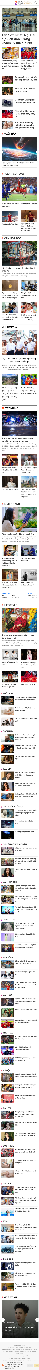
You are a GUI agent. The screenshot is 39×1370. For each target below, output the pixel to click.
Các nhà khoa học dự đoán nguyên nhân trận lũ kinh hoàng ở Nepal (24, 926)
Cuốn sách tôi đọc (13, 807)
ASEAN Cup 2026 (14, 173)
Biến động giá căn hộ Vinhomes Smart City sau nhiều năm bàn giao (26, 1227)
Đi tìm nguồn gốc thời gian (24, 832)
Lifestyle (10, 605)
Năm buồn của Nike (28, 684)
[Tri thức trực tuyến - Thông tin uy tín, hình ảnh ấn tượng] (23, 3)
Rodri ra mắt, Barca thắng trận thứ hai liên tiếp (10, 470)
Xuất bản (10, 133)
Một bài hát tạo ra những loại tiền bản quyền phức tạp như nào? (25, 1001)
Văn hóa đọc (13, 238)
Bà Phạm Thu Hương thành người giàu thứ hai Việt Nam (9, 585)
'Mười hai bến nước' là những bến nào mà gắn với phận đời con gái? (25, 861)
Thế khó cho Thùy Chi (10, 489)
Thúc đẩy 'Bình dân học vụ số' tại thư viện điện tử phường (10, 317)
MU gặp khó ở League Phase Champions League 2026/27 (29, 470)
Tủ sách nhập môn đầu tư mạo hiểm (18, 534)
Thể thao (8, 1033)
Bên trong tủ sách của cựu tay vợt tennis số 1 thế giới (28, 317)
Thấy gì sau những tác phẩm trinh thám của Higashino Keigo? (25, 775)
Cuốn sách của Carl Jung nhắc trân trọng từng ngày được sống (26, 813)
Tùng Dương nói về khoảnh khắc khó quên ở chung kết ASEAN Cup (25, 1114)
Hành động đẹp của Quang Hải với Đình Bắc (29, 390)
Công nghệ (9, 920)
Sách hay (8, 731)
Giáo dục (8, 1259)
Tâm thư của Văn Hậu (10, 224)
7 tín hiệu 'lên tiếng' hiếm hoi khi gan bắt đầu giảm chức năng (25, 125)
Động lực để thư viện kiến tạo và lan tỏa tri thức (29, 295)
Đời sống (8, 957)
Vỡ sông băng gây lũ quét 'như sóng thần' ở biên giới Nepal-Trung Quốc (10, 393)
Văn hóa (7, 995)
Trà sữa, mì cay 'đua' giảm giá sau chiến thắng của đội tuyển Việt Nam (25, 1200)
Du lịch (7, 1184)
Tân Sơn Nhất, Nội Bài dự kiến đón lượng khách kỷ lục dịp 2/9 (18, 39)
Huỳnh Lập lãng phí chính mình (26, 1009)
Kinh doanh (12, 504)
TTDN (5, 1221)
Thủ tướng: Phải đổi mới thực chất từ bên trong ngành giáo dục (25, 1286)
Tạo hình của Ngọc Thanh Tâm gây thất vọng (29, 665)
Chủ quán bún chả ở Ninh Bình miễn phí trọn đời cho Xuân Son (26, 1189)
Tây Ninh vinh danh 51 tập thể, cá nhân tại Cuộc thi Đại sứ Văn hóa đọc (26, 909)
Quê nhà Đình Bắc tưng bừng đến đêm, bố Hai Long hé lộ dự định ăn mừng (26, 985)
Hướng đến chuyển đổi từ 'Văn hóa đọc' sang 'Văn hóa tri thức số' (26, 899)
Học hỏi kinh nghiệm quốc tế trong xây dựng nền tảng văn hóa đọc (25, 888)
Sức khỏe (8, 1146)
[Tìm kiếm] (35, 2)
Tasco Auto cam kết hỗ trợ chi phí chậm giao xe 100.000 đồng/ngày (25, 1249)
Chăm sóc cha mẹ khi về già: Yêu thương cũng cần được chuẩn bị (25, 737)
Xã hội (6, 1070)
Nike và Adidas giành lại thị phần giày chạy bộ (25, 114)
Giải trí (7, 1108)
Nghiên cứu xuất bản (15, 844)
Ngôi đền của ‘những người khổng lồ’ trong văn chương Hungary (10, 295)
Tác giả (7, 769)
